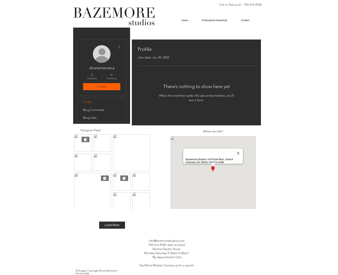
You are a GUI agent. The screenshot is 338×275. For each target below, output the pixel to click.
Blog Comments (93, 110)
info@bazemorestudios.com (167, 241)
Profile (87, 102)
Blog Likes (89, 118)
